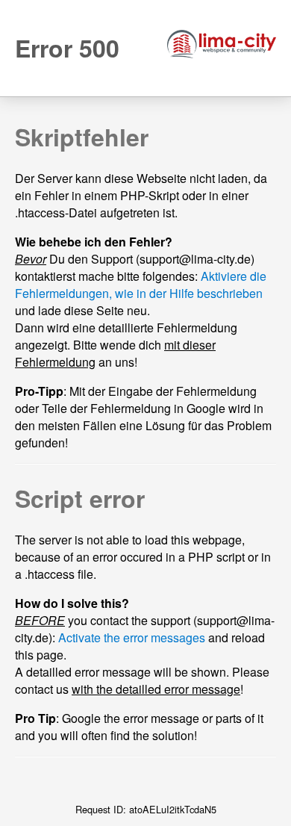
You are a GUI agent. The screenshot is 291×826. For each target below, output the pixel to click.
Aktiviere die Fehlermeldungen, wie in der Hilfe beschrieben (140, 284)
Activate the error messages (131, 637)
